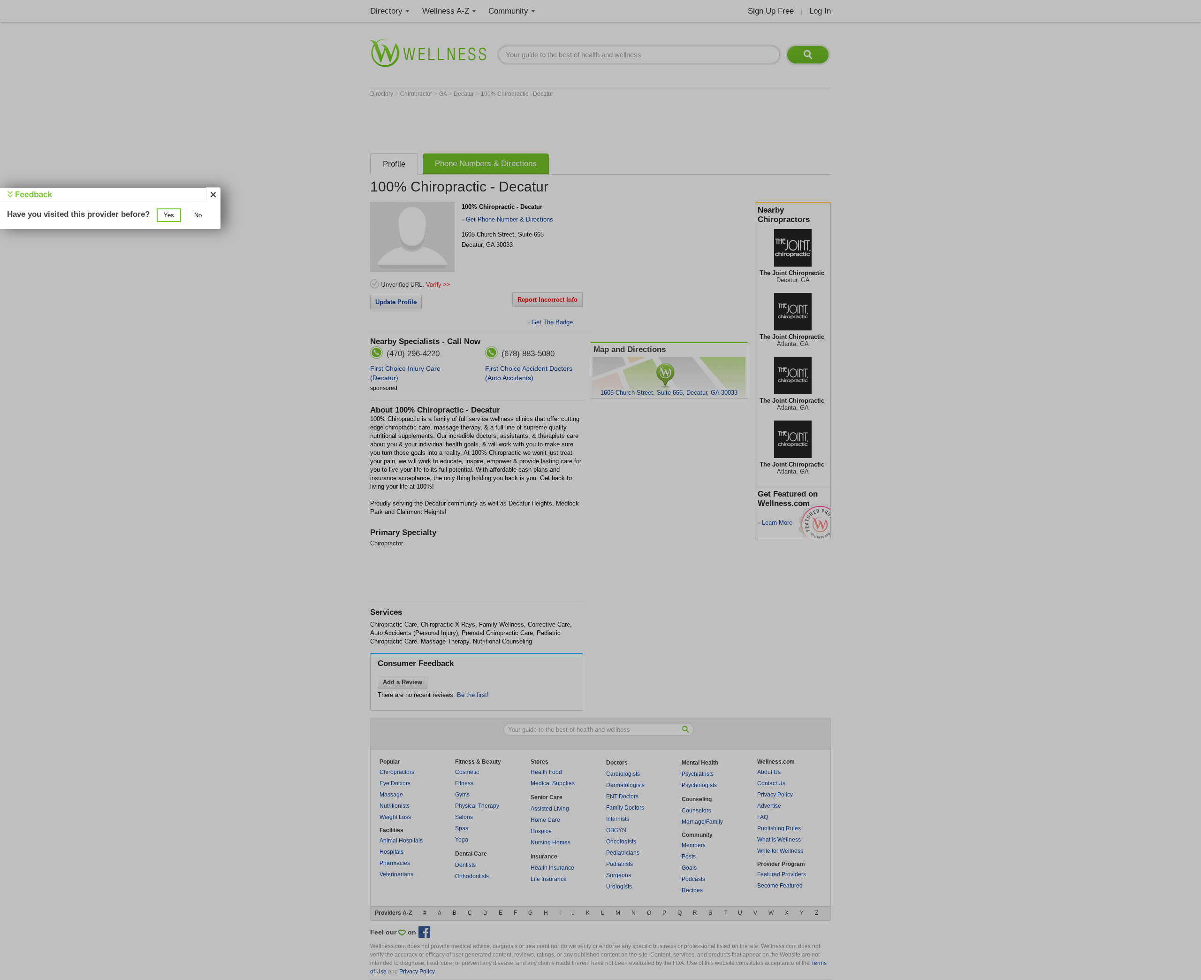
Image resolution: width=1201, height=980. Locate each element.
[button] (169, 215)
